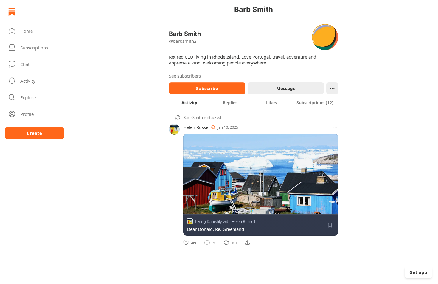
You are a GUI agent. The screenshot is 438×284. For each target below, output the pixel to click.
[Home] (12, 12)
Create (34, 133)
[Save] (330, 225)
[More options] (335, 127)
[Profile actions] (332, 88)
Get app (418, 272)
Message (286, 88)
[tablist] (253, 102)
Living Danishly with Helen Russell (225, 221)
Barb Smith (193, 117)
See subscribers (185, 76)
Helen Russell (197, 127)
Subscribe (207, 88)
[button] (34, 31)
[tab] (189, 102)
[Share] (247, 242)
